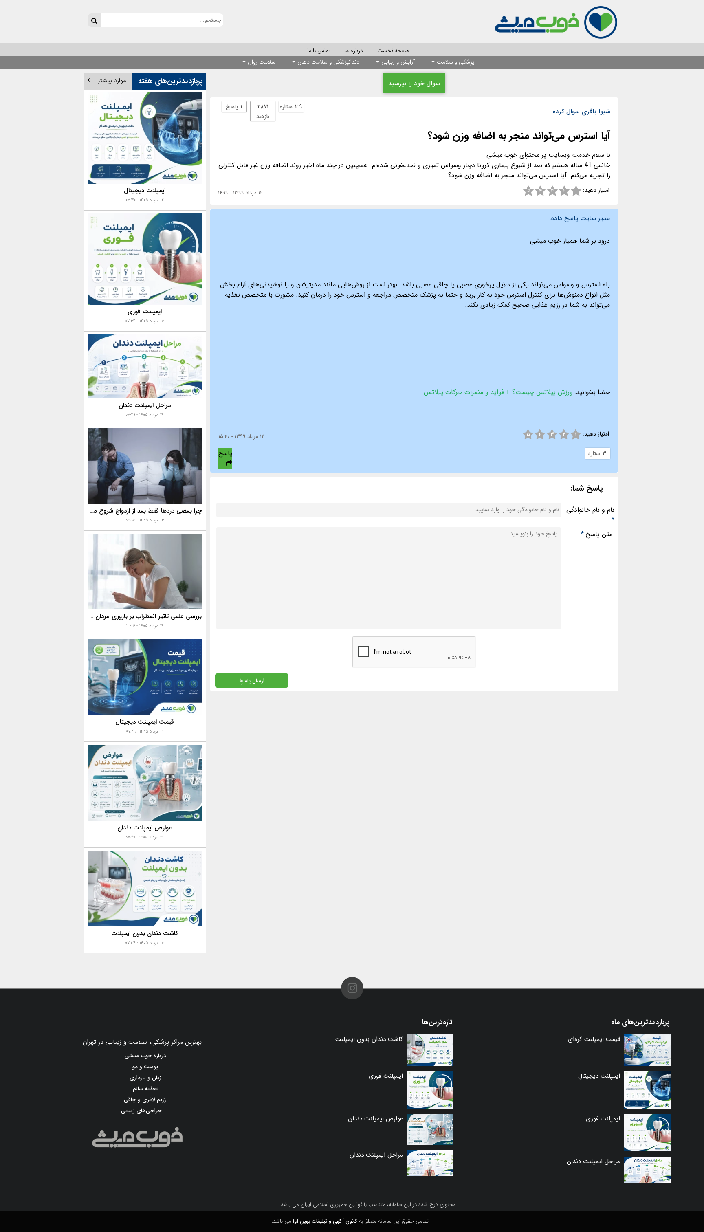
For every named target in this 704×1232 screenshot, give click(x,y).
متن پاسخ (596, 534)
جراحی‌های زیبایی (141, 1110)
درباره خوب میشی (145, 1055)
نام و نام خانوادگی (590, 515)
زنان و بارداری (145, 1077)
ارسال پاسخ (251, 680)
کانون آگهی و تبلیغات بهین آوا (325, 1221)
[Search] (94, 20)
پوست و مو (145, 1066)
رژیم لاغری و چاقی (145, 1099)
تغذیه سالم (145, 1088)
